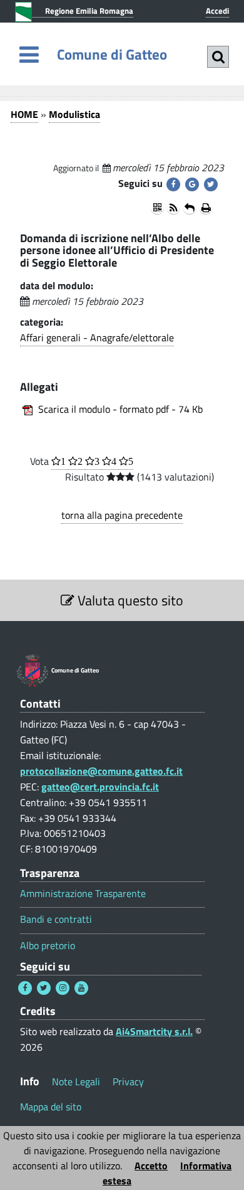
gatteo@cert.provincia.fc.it (100, 786)
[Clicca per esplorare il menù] (29, 54)
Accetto (151, 1165)
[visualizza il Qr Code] (157, 208)
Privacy (128, 1081)
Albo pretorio (47, 946)
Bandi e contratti (56, 919)
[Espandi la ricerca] (218, 57)
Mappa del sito (50, 1106)
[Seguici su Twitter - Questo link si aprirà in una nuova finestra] (44, 988)
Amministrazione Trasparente (83, 894)
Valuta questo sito (128, 600)
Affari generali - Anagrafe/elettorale (97, 337)
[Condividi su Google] (192, 184)
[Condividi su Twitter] (211, 184)
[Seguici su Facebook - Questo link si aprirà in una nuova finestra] (25, 988)
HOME (24, 114)
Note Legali (76, 1081)
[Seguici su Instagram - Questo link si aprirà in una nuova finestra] (62, 988)
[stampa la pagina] (206, 208)
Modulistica (74, 114)
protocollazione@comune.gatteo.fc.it (101, 770)
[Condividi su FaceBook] (173, 184)
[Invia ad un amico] (189, 208)
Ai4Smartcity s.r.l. (154, 1031)
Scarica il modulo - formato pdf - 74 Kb (120, 409)
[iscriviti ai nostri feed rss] (173, 208)
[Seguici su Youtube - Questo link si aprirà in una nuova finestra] (81, 988)
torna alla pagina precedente (122, 515)
